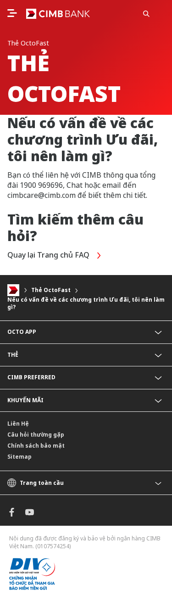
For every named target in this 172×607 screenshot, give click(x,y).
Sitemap (19, 457)
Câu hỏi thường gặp (35, 434)
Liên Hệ (18, 423)
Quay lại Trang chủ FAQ (49, 255)
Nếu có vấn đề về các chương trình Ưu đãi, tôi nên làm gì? (86, 303)
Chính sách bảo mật (36, 446)
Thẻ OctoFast (51, 290)
